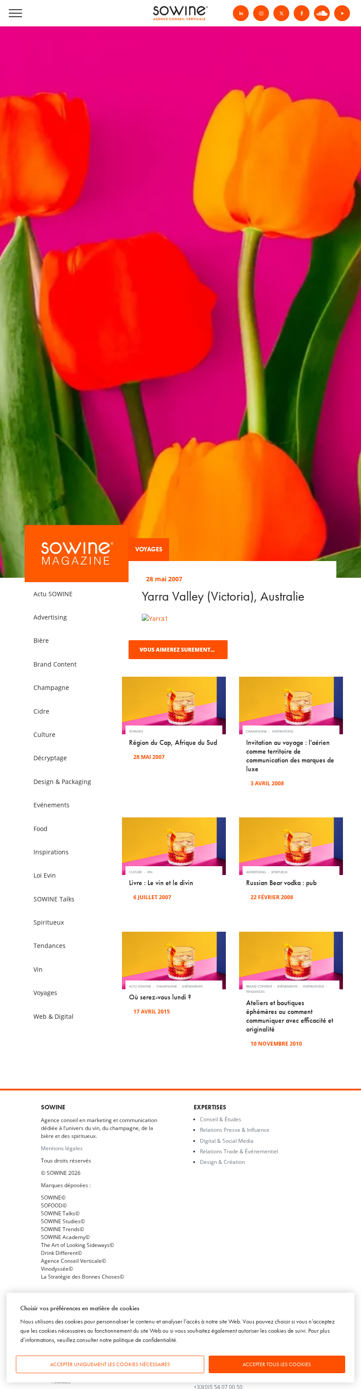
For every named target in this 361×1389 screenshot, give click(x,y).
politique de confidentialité (144, 1340)
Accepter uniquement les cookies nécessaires (110, 1364)
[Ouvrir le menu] (48, 13)
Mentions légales (62, 1148)
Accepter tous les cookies (277, 1364)
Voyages (148, 549)
